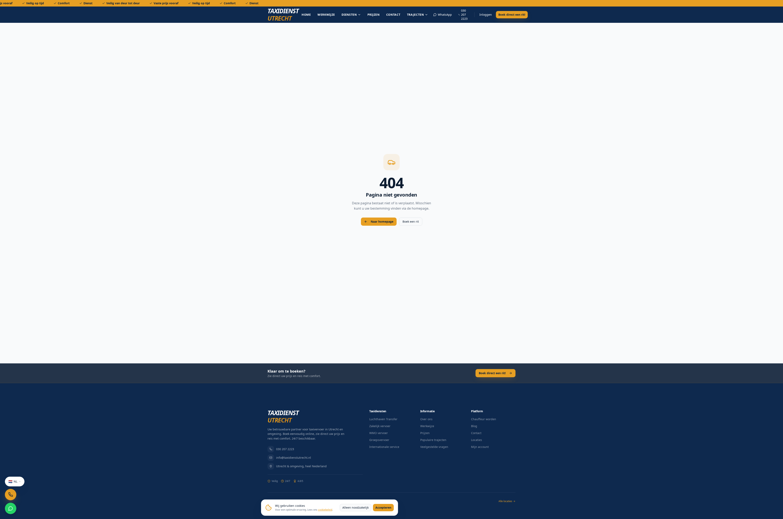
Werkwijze (326, 14)
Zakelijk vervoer (379, 426)
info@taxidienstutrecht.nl (293, 458)
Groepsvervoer (379, 440)
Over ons (426, 419)
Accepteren (383, 507)
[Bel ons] (10, 494)
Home (306, 14)
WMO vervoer (378, 433)
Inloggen (485, 14)
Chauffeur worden (483, 419)
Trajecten (415, 14)
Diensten (349, 14)
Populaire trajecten (433, 440)
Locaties (476, 440)
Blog (474, 426)
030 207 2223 (464, 15)
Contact (393, 14)
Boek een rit (411, 221)
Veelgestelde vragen (434, 447)
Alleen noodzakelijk (355, 507)
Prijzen (373, 14)
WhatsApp (445, 14)
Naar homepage (382, 221)
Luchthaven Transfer (383, 419)
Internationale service (384, 447)
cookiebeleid (325, 509)
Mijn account (480, 447)
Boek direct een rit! (511, 14)
